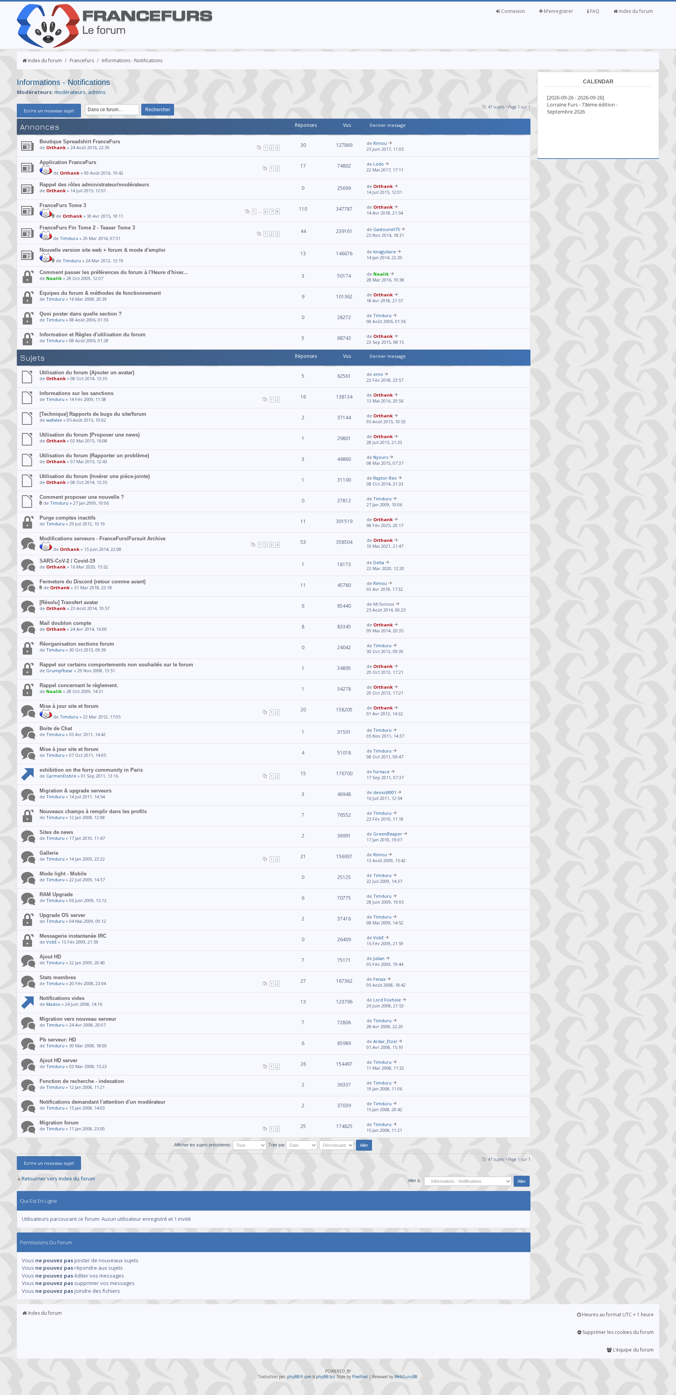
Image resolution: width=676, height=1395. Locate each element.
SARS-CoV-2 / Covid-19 (67, 561)
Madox (53, 1004)
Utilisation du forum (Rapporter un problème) (94, 455)
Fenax (379, 979)
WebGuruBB (405, 1376)
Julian (379, 958)
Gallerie (49, 853)
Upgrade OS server (62, 915)
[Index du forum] (114, 46)
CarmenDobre (61, 776)
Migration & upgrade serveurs (75, 791)
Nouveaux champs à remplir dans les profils (93, 811)
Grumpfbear (59, 670)
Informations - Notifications (132, 60)
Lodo (378, 164)
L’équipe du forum (633, 1349)
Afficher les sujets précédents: (203, 1144)
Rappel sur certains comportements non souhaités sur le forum (116, 665)
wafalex (54, 420)
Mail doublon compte (65, 623)
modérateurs (70, 92)
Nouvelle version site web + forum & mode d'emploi (102, 250)
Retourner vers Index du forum (58, 1178)
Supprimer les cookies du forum (617, 1332)
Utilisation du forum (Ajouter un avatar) (87, 372)
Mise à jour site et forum (69, 706)
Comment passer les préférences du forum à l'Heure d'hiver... (114, 272)
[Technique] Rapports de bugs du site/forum (93, 414)
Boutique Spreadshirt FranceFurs (80, 141)
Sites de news (56, 832)
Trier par (277, 1144)
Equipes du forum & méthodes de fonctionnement (100, 293)
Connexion (512, 11)
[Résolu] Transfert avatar (69, 602)
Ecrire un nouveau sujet (49, 111)
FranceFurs (82, 60)
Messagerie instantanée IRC (73, 936)
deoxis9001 (384, 792)
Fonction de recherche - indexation (82, 1081)
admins (97, 92)
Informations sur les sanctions (76, 393)
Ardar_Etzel (385, 1041)
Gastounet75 (386, 229)
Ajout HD (50, 957)
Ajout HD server (58, 1060)
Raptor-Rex (385, 478)
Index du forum (635, 11)
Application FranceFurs (68, 162)
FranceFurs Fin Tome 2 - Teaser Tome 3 (87, 228)
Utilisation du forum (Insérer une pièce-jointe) (95, 476)
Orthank (56, 147)
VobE (51, 942)
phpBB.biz (325, 1376)
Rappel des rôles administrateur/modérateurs (94, 185)
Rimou (380, 143)
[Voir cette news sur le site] (46, 173)
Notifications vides (62, 998)
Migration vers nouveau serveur (78, 1019)
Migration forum (59, 1123)
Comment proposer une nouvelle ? (82, 497)
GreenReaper (387, 834)
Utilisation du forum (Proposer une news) (90, 435)
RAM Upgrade (56, 894)
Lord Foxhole (387, 1000)
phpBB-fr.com (299, 1376)
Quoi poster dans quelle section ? (81, 314)
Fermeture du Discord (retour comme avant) (93, 582)
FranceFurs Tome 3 (63, 205)
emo (378, 374)
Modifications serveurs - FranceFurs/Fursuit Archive (102, 538)
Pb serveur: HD (58, 1040)
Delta (378, 562)
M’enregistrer (558, 11)
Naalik (54, 278)
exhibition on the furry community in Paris (91, 770)
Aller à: (414, 1180)
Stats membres (58, 977)
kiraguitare (384, 251)
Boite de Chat (56, 728)
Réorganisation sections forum (77, 644)
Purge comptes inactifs (67, 518)
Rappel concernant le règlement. (79, 685)
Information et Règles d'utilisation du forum (93, 334)
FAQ (594, 11)
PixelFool (360, 1376)
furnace (381, 771)
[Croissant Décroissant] (346, 1144)
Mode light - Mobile (63, 874)
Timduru (69, 238)
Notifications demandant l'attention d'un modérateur (102, 1102)
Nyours (380, 457)
